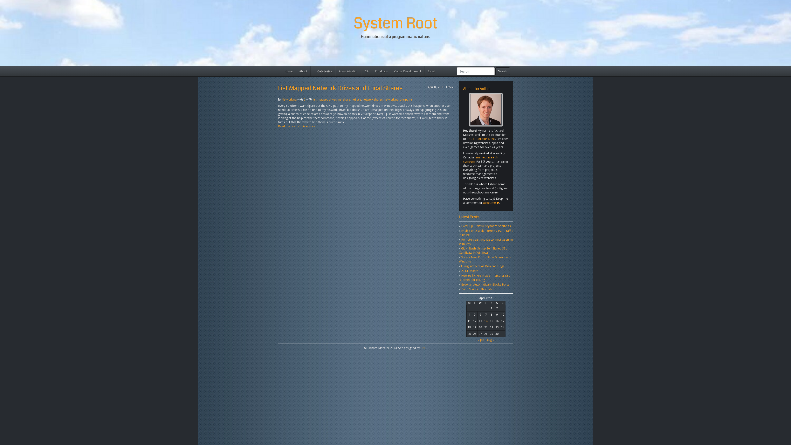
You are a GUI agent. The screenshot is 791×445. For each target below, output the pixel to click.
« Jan (481, 340)
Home (288, 71)
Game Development (407, 71)
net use (356, 99)
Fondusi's (381, 71)
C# (367, 71)
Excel (431, 71)
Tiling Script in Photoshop (478, 289)
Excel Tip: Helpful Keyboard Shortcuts (486, 226)
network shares (373, 99)
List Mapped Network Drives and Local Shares (340, 88)
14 (486, 321)
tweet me (490, 203)
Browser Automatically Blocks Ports (485, 284)
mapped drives (327, 99)
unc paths (406, 99)
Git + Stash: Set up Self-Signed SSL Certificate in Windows (483, 250)
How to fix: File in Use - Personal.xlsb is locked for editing (484, 278)
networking (391, 99)
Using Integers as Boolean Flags (482, 266)
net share (344, 99)
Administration (348, 71)
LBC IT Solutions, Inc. (481, 139)
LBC (423, 348)
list (315, 99)
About (303, 71)
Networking (289, 99)
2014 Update (469, 271)
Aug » (490, 340)
